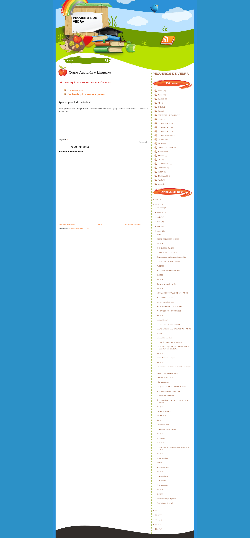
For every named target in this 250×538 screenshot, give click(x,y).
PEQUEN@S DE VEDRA (170, 73)
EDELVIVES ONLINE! (165, 395)
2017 (157, 510)
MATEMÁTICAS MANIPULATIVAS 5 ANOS (174, 329)
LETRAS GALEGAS (165, 147)
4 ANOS (160, 275)
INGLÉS (161, 139)
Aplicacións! (161, 438)
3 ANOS (160, 243)
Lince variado (75, 90)
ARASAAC (107, 108)
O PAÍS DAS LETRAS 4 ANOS (168, 324)
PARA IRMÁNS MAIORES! (167, 373)
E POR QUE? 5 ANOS (165, 378)
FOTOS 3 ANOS (164, 123)
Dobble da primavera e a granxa (86, 94)
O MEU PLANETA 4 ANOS (167, 252)
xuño (159, 217)
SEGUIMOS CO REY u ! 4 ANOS (169, 306)
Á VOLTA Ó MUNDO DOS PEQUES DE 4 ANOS (172, 401)
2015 (157, 519)
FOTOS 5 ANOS (164, 131)
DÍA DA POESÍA (163, 382)
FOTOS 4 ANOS (164, 127)
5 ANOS (161, 99)
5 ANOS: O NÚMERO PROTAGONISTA (172, 387)
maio (158, 221)
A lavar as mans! (162, 485)
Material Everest (162, 320)
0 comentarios (143, 142)
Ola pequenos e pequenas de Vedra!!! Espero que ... (174, 368)
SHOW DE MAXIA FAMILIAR (168, 391)
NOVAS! (161, 155)
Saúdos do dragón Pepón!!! (166, 498)
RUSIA (160, 172)
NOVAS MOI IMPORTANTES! (168, 270)
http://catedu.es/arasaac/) (125, 108)
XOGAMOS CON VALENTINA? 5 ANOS (172, 293)
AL (68, 139)
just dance (161, 143)
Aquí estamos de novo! (165, 503)
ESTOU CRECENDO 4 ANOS (168, 239)
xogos (160, 184)
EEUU (160, 119)
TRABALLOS (163, 176)
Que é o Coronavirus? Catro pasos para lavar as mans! (173, 448)
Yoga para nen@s (163, 467)
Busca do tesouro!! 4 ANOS (167, 284)
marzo (159, 231)
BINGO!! (160, 442)
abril (158, 226)
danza (160, 111)
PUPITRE (160, 266)
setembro (160, 212)
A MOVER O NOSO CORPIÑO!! (169, 311)
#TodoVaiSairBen (163, 458)
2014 (157, 524)
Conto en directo (162, 476)
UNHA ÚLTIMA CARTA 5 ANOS (169, 342)
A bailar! (160, 333)
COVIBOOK (161, 480)
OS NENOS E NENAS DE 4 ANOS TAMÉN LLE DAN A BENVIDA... (173, 348)
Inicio (100, 224)
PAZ (159, 159)
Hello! (159, 234)
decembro (160, 208)
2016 (157, 515)
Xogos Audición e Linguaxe (90, 72)
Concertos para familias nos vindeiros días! (171, 257)
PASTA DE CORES (164, 411)
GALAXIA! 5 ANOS (164, 338)
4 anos (160, 95)
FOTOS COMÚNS (165, 135)
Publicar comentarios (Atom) (79, 228)
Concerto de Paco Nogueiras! (167, 429)
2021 (157, 199)
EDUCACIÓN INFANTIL (167, 115)
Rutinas (159, 462)
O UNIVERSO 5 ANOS (165, 248)
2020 (157, 204)
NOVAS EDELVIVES (165, 297)
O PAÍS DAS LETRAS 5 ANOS (168, 261)
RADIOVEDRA (164, 163)
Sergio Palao (82, 108)
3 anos (160, 90)
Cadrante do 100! (163, 424)
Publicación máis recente (66, 224)
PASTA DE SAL (163, 415)
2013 (157, 529)
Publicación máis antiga (133, 224)
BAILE (160, 107)
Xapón (160, 180)
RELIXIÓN (162, 168)
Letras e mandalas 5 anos (165, 302)
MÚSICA (161, 151)
